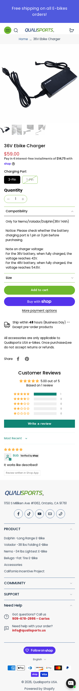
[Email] (50, 513)
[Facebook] (18, 513)
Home (23, 39)
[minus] (8, 199)
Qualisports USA (45, 682)
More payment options (39, 311)
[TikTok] (29, 513)
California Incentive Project (24, 571)
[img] (13, 449)
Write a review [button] (39, 423)
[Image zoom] (39, 83)
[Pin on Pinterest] (26, 358)
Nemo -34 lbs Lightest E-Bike (25, 551)
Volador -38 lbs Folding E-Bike (26, 545)
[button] (39, 290)
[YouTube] (39, 513)
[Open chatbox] (71, 683)
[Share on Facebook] (18, 358)
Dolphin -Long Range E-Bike (24, 538)
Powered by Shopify (40, 689)
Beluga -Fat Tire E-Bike (21, 558)
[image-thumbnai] (5, 130)
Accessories (13, 565)
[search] (15, 30)
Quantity (13, 190)
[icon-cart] (70, 30)
